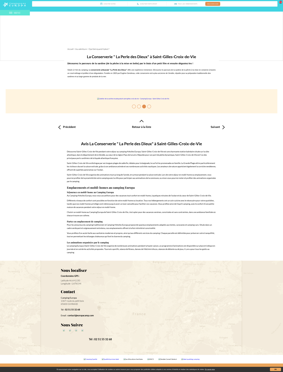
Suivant (215, 126)
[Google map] (181, 308)
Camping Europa (69, 297)
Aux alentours (81, 49)
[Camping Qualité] (90, 361)
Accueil (70, 49)
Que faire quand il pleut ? (99, 49)
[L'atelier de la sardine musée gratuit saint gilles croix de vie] (133, 99)
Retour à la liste (141, 126)
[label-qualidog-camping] (190, 361)
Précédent (69, 126)
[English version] (280, 2)
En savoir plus (210, 369)
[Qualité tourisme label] (110, 361)
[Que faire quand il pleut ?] (14, 4)
